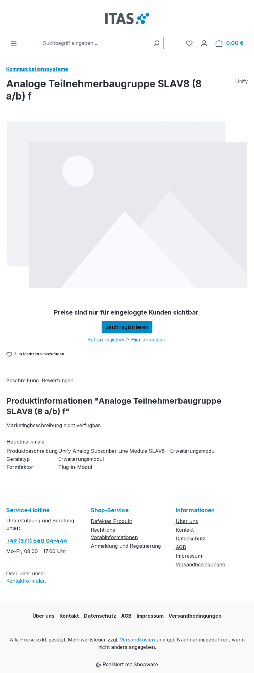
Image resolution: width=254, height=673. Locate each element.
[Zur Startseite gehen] (127, 18)
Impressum (189, 556)
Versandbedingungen (200, 564)
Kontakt (185, 530)
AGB (181, 547)
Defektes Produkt (111, 521)
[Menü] (13, 43)
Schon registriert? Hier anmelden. (127, 339)
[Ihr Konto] (204, 43)
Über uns (187, 521)
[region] (127, 204)
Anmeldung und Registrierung (126, 546)
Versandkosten (137, 640)
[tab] (22, 380)
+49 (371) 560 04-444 (36, 541)
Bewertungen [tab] (57, 380)
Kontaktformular (25, 581)
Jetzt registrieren (127, 327)
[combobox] (94, 43)
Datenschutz (190, 538)
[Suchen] (156, 43)
